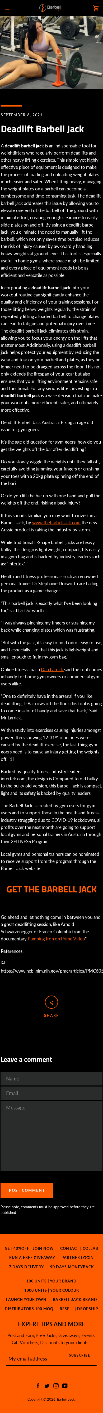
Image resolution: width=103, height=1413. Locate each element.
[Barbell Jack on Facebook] (38, 1385)
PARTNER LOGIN (78, 1257)
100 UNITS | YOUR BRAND (51, 1281)
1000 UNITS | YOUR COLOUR (51, 1290)
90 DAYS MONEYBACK (72, 1267)
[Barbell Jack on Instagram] (56, 1385)
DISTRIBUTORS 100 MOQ (29, 1308)
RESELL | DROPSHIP (79, 1308)
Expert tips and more (51, 1324)
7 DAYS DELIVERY (26, 1267)
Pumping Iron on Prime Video (56, 938)
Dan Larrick (52, 669)
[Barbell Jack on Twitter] (47, 1385)
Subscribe (79, 1355)
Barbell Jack (66, 1399)
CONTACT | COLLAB (79, 1248)
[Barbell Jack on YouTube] (65, 1385)
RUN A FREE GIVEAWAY (32, 1257)
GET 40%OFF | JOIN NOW (29, 1248)
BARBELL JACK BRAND (75, 1299)
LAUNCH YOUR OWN (26, 1299)
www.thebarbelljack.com (56, 522)
